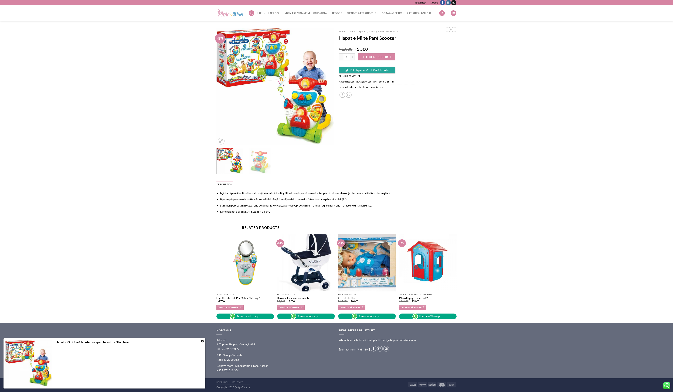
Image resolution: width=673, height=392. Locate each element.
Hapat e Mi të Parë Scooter (73, 342)
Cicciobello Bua (346, 298)
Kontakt (434, 2)
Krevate (336, 13)
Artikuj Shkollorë (419, 13)
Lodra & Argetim (391, 13)
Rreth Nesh (420, 2)
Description (224, 184)
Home (342, 31)
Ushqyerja (320, 13)
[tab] (224, 184)
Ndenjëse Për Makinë (297, 13)
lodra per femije (371, 87)
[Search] (251, 13)
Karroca (274, 13)
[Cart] (453, 13)
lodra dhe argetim (353, 87)
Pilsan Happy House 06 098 (414, 298)
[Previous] (223, 86)
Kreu (260, 13)
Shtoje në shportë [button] (230, 307)
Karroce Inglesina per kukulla (293, 298)
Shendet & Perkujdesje (361, 13)
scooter (383, 87)
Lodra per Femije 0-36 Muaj (383, 31)
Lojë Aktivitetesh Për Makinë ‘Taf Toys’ (238, 298)
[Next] (327, 86)
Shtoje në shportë (377, 57)
